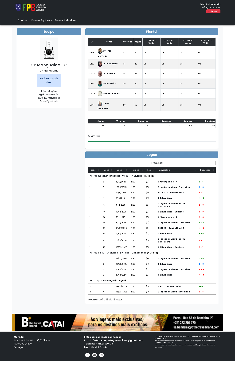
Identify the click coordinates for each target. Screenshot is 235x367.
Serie (93, 170)
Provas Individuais (66, 20)
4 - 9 (201, 198)
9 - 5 (201, 181)
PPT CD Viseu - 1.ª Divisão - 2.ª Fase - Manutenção (118, 252)
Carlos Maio (109, 73)
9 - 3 (201, 217)
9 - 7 (201, 192)
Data (119, 170)
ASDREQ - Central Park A (171, 192)
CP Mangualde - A (167, 181)
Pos (149, 170)
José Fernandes (111, 93)
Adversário (164, 170)
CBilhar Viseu (165, 198)
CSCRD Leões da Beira (169, 286)
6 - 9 (201, 211)
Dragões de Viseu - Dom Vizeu (174, 187)
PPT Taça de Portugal (102, 280)
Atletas (22, 20)
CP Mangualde (48, 70)
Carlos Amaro (110, 63)
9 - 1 (201, 247)
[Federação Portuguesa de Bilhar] (31, 7)
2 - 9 (201, 205)
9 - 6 (201, 233)
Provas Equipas (40, 20)
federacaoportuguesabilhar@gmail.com (118, 340)
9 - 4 (201, 222)
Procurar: (157, 163)
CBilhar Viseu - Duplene (171, 211)
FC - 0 (202, 286)
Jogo (106, 170)
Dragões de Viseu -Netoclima (174, 291)
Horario (135, 170)
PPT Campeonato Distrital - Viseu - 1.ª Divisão (116, 175)
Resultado (205, 170)
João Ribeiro (109, 83)
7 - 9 (201, 258)
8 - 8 (201, 187)
